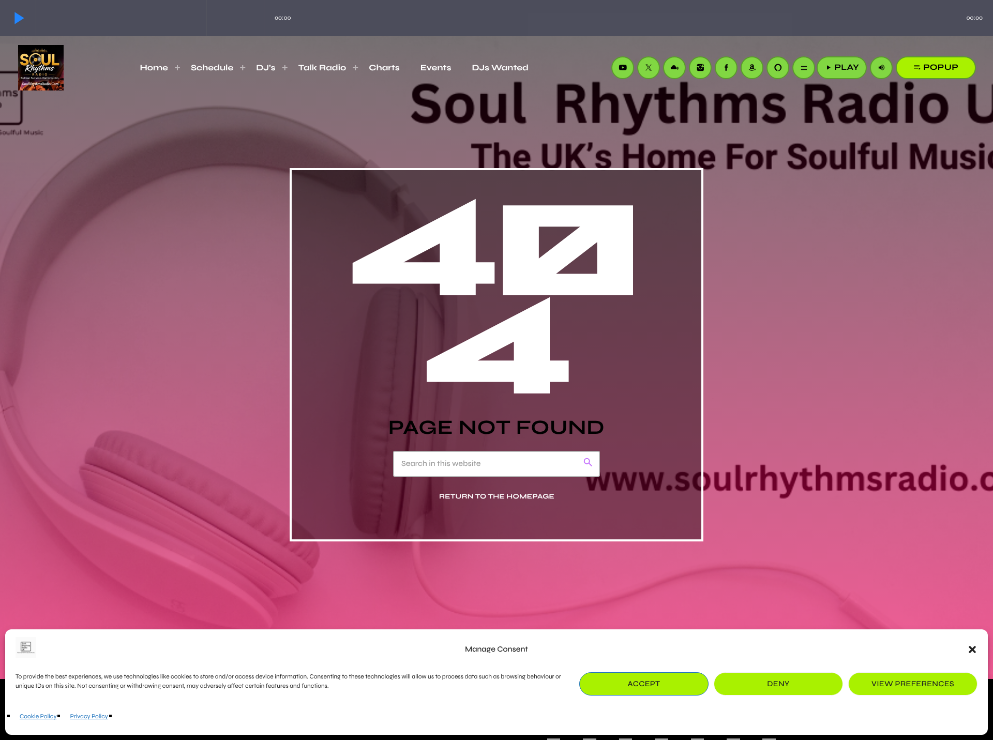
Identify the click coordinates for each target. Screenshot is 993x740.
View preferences (912, 684)
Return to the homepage (496, 496)
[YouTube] (622, 67)
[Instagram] (700, 67)
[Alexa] (777, 67)
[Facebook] (726, 67)
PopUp (935, 67)
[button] (972, 649)
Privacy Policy (89, 716)
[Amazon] (752, 67)
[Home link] (41, 67)
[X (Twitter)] (648, 67)
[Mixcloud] (674, 67)
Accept (644, 684)
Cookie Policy (38, 716)
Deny (778, 684)
